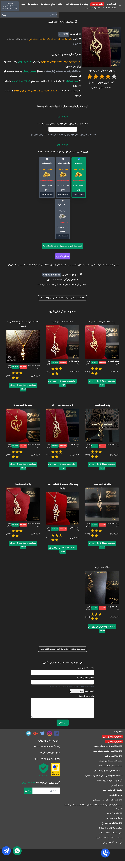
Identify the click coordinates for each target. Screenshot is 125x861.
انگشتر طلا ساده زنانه (113, 790)
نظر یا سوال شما (86, 696)
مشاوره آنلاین (62, 256)
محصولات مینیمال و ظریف (111, 761)
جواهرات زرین (116, 795)
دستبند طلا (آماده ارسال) (111, 828)
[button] (78, 177)
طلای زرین (111, 4)
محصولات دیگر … (92, 8)
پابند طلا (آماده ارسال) (112, 842)
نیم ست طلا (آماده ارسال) (111, 833)
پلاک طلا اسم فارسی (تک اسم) (108, 746)
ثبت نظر (62, 722)
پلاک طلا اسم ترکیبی (113, 756)
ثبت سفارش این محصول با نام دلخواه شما (62, 246)
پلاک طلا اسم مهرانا (22, 405)
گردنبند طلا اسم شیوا (62, 322)
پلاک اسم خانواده (115, 813)
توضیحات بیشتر (78, 194)
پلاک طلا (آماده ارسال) (112, 823)
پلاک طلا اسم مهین (102, 484)
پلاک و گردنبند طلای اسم (76, 4)
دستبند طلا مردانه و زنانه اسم (109, 771)
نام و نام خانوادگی (85, 668)
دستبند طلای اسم (29, 4)
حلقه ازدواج (117, 785)
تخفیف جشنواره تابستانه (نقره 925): (60, 71)
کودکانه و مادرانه (115, 818)
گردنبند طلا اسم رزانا (62, 405)
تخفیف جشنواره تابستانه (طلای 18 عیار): (59, 61)
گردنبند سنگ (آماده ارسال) (109, 838)
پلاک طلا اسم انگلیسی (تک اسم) (108, 751)
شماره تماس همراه (85, 678)
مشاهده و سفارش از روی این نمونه (101, 383)
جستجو (28, 790)
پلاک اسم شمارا (23, 484)
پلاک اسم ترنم (102, 567)
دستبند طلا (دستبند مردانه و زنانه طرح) (104, 775)
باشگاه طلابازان (109, 8)
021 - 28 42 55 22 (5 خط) (47, 746)
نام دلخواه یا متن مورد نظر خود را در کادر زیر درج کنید (62, 124)
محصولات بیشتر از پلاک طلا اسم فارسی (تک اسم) (62, 298)
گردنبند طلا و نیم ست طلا (111, 766)
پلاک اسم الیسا (102, 405)
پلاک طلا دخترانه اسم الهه (102, 322)
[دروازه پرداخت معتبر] (55, 769)
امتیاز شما (89, 691)
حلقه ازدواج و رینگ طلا (51, 4)
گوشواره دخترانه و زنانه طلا (110, 780)
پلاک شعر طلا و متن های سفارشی (108, 800)
